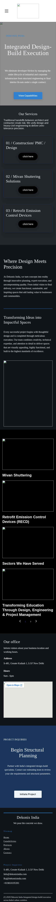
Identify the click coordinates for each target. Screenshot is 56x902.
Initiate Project (28, 794)
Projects (8, 845)
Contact (8, 852)
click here (28, 156)
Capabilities (10, 841)
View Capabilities (28, 95)
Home (6, 837)
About (7, 849)
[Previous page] (20, 621)
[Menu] (6, 11)
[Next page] (36, 621)
